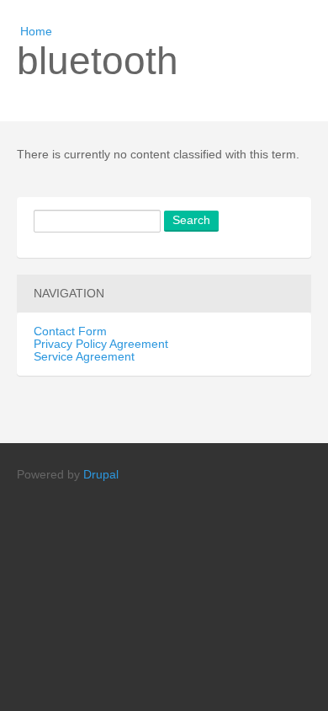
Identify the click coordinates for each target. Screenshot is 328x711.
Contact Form (70, 331)
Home (36, 31)
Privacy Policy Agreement (101, 344)
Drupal (101, 474)
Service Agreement (84, 356)
